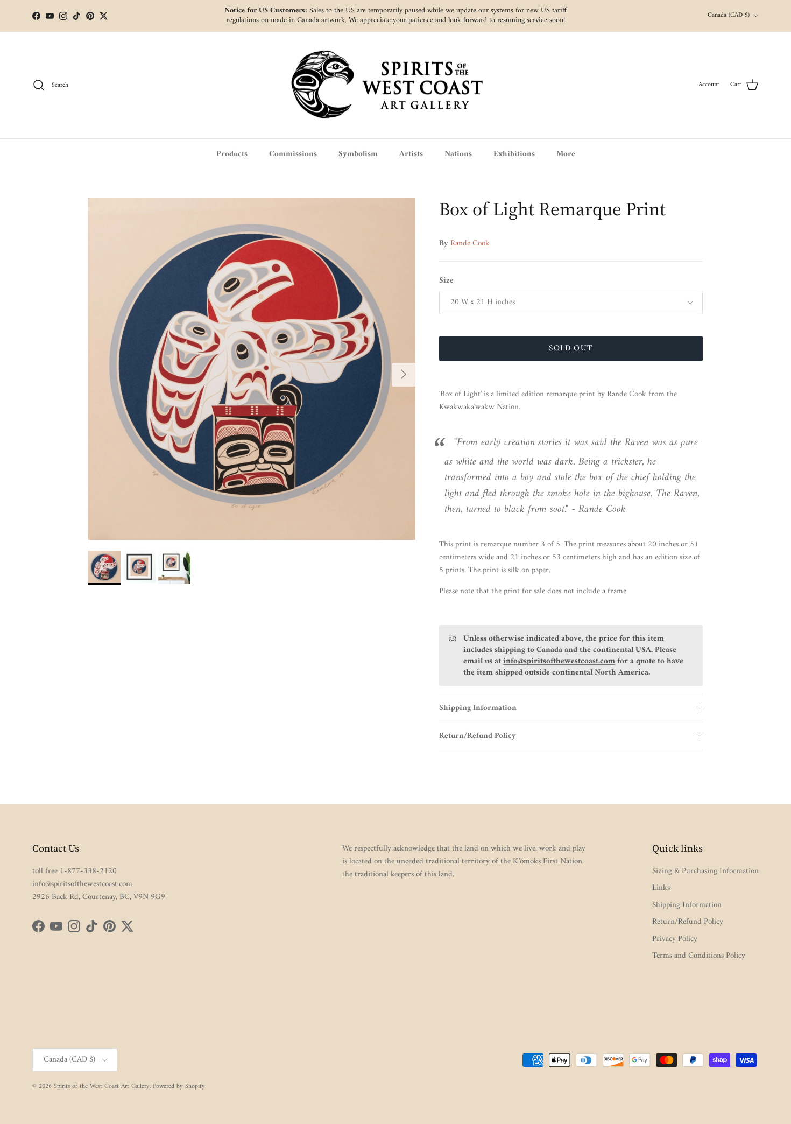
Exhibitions (514, 154)
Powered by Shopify (179, 1086)
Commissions (293, 154)
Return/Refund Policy (477, 736)
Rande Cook (470, 243)
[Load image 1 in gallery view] (251, 369)
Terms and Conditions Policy (698, 956)
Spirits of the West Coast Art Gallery (102, 1086)
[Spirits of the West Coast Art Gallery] (396, 85)
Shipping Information (478, 708)
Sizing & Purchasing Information (705, 871)
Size (446, 280)
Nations (458, 154)
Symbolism (358, 154)
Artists (411, 154)
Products (232, 154)
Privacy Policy (674, 939)
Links (661, 888)
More (565, 154)
